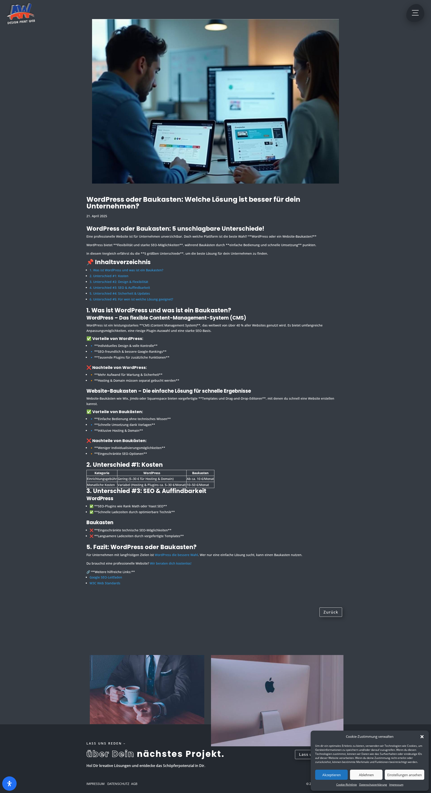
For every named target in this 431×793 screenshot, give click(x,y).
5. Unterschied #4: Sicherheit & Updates (120, 293)
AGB (134, 784)
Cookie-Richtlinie (346, 784)
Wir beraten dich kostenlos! (170, 563)
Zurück (330, 612)
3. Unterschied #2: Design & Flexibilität (119, 282)
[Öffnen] (9, 783)
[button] (422, 736)
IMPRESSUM (95, 784)
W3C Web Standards (105, 583)
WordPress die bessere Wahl (176, 555)
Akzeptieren (331, 775)
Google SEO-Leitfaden (106, 577)
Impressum (396, 784)
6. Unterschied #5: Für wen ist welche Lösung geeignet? (131, 299)
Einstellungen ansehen (404, 775)
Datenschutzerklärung (373, 784)
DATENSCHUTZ (118, 784)
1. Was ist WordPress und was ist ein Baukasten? (126, 270)
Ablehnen (366, 775)
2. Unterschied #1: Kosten (109, 276)
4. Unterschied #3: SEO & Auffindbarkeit (120, 287)
